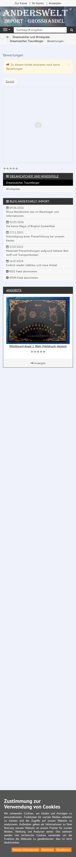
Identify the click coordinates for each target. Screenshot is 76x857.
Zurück (10, 81)
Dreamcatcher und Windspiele (34, 176)
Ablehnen (47, 849)
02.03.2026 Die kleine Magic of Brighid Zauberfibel (30, 224)
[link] (10, 169)
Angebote (14, 290)
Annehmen (63, 849)
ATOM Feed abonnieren (23, 277)
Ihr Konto (38, 3)
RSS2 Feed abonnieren (23, 271)
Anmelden (55, 3)
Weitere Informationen (26, 849)
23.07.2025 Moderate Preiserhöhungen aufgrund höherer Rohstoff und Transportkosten (37, 251)
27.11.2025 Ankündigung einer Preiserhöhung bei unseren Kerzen (35, 236)
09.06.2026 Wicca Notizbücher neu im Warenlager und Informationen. (32, 212)
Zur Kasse (21, 3)
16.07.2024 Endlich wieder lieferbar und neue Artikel (31, 263)
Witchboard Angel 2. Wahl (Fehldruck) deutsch (38, 346)
